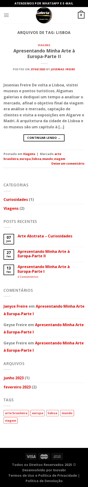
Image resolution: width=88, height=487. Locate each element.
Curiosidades (16, 199)
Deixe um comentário (67, 163)
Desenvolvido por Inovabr (44, 470)
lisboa (36, 159)
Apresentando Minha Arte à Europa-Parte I (44, 269)
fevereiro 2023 (17, 387)
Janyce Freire (16, 306)
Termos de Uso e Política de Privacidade (42, 475)
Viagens (44, 45)
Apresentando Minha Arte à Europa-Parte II (44, 54)
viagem (59, 159)
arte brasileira (16, 413)
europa (25, 159)
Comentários (28, 276)
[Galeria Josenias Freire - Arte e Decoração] (44, 15)
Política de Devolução (44, 481)
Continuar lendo (44, 138)
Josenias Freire (63, 69)
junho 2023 (14, 377)
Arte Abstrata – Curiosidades (45, 236)
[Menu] (6, 15)
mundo (47, 159)
